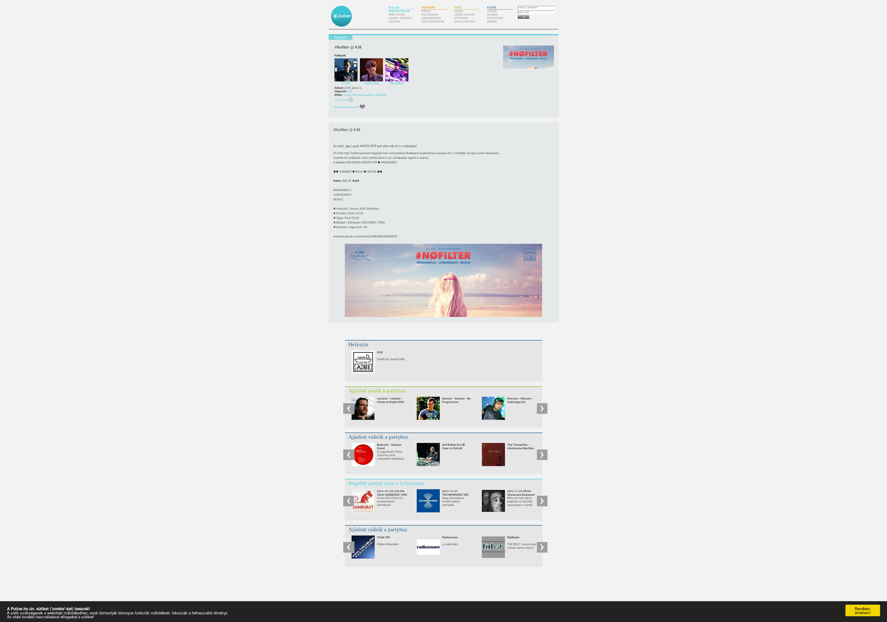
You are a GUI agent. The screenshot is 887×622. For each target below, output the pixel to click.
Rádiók (492, 21)
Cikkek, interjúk (400, 18)
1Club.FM (383, 537)
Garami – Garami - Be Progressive (456, 400)
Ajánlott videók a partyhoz (378, 437)
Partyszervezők (433, 21)
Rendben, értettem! (863, 610)
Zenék (458, 11)
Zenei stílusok (464, 21)
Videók (492, 11)
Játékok (394, 21)
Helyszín (358, 344)
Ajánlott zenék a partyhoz (377, 391)
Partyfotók (397, 14)
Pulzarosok (430, 14)
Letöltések (495, 18)
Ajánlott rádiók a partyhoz (377, 529)
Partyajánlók (399, 11)
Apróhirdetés (431, 18)
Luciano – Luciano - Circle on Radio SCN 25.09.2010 (390, 402)
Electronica (359, 94)
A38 (349, 91)
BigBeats (513, 537)
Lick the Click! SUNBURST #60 (392, 494)
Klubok (492, 14)
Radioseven (450, 537)
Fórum (426, 11)
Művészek (461, 18)
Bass (371, 94)
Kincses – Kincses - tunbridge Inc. (520, 400)
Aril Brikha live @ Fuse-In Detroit (453, 446)
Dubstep (381, 94)
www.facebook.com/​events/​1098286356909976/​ (365, 236)
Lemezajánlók (464, 14)
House (347, 94)
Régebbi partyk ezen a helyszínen (386, 483)
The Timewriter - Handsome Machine (520, 446)
